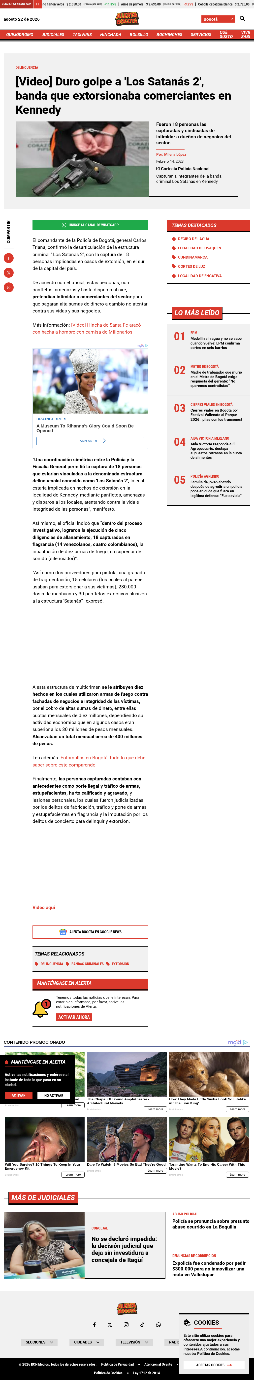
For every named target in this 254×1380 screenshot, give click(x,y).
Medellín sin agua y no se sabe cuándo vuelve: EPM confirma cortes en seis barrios (216, 343)
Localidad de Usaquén (199, 248)
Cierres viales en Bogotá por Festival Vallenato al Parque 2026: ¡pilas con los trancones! (216, 415)
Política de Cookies (213, 1353)
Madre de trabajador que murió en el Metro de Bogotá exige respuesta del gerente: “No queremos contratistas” (216, 379)
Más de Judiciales (43, 1197)
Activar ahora (74, 1017)
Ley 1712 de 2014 (146, 1373)
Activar (18, 1095)
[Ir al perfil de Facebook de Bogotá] (94, 1324)
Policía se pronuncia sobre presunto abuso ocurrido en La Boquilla (211, 1224)
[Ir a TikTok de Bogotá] (142, 1324)
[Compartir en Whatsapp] (9, 287)
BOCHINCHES (169, 34)
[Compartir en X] (9, 273)
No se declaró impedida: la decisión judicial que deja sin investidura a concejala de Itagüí (124, 1249)
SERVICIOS (201, 34)
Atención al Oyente (158, 1364)
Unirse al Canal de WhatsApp (94, 225)
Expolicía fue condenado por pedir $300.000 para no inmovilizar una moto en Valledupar (209, 1268)
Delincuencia (52, 964)
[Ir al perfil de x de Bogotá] (109, 1324)
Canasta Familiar (16, 4)
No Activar (53, 1095)
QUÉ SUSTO (226, 34)
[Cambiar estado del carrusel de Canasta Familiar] (37, 4)
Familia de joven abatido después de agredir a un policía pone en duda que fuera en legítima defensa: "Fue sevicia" (216, 489)
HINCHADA (110, 34)
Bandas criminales (87, 964)
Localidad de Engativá (200, 276)
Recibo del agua (193, 239)
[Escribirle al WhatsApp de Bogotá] (158, 1324)
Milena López (175, 154)
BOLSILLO (139, 34)
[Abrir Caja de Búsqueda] (243, 19)
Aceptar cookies (210, 1365)
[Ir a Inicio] (127, 19)
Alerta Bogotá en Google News (95, 932)
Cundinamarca (193, 257)
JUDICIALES (53, 34)
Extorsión (120, 964)
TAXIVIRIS (82, 34)
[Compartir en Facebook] (9, 258)
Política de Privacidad (117, 1364)
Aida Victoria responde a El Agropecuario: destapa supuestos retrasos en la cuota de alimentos (216, 451)
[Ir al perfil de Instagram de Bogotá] (126, 1324)
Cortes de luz (191, 266)
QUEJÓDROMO (19, 34)
